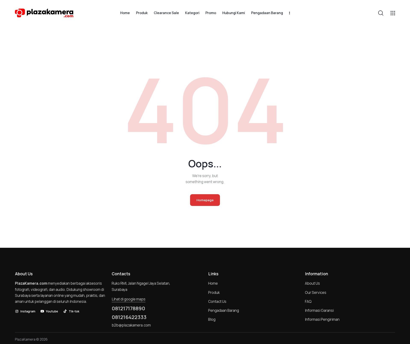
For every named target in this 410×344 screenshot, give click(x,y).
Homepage (205, 200)
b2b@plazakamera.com (131, 325)
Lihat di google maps (128, 299)
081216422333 (129, 317)
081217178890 (128, 308)
